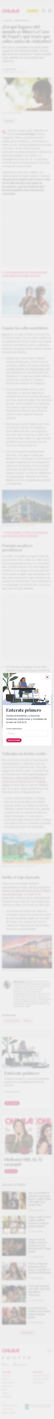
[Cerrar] (47, 677)
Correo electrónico (14, 729)
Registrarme (14, 740)
